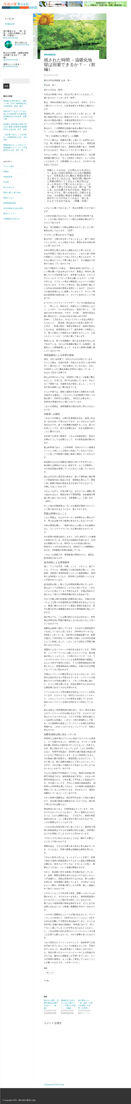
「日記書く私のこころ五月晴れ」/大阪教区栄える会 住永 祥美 (16, 137)
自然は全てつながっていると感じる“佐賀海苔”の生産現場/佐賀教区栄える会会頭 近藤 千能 (15, 115)
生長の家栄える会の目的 (13, 208)
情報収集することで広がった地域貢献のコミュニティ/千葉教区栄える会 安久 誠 (15, 147)
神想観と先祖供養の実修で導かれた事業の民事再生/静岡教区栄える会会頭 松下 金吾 (15, 126)
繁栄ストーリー (9, 213)
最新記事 (11, 24)
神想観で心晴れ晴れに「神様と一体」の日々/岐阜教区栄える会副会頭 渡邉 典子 (15, 103)
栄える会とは (8, 187)
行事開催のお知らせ (11, 219)
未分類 (6, 182)
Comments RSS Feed (54, 1084)
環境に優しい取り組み (12, 192)
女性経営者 (7, 177)
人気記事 (10, 19)
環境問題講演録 (50, 55)
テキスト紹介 (8, 166)
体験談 (6, 171)
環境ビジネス (8, 198)
